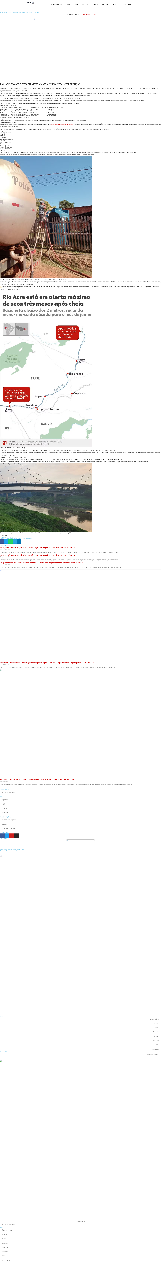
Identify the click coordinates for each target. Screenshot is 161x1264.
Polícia (76, 4)
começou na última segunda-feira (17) (62, 124)
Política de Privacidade (9, 828)
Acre (94, 14)
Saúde (114, 4)
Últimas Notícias (56, 4)
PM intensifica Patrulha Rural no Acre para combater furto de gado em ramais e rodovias (37, 779)
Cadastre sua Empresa (9, 820)
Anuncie (4, 824)
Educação (105, 4)
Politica (4, 808)
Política (67, 4)
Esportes (85, 4)
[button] (2, 541)
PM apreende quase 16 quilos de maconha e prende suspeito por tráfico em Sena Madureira (37, 548)
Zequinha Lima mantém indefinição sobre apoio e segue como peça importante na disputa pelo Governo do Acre (47, 663)
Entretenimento (125, 4)
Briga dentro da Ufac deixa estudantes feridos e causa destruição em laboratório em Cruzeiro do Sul (41, 563)
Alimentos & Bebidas (8, 792)
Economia (94, 4)
